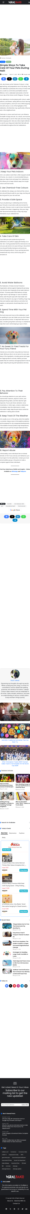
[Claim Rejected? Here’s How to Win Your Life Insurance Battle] (7, 963)
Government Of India (7, 1160)
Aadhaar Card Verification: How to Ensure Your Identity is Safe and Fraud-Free (21, 972)
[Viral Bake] (15, 2)
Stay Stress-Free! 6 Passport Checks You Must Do (21, 935)
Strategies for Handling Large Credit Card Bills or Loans (20, 954)
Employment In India (13, 1154)
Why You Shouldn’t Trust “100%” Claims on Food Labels (23, 803)
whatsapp (15, 1166)
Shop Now (23, 870)
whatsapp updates (17, 1169)
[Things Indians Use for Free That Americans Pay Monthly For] (7, 926)
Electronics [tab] (12, 833)
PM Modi (24, 1163)
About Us (10, 1201)
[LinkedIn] (15, 78)
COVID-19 (4, 1154)
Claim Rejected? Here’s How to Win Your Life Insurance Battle (21, 963)
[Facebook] (3, 78)
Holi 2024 (9, 503)
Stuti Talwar (4, 74)
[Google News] (15, 510)
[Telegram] (26, 78)
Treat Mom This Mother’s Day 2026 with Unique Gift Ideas (15, 713)
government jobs (6, 1157)
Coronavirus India (23, 1152)
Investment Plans (15, 1163)
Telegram (23, 471)
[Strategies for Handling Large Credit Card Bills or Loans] (7, 953)
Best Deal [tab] (4, 833)
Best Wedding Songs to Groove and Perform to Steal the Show (23, 785)
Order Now (6, 850)
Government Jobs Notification (19, 1157)
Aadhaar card (5, 1152)
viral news (8, 1166)
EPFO (22, 1154)
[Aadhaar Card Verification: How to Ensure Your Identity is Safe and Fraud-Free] (7, 971)
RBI (3, 1166)
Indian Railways (5, 1163)
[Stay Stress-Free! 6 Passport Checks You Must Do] (7, 934)
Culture (8, 62)
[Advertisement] (15, 21)
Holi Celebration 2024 (19, 503)
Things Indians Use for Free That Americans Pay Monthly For (21, 926)
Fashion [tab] (21, 833)
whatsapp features (6, 1169)
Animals (8, 58)
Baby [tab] (3, 837)
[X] (9, 78)
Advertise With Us (19, 1201)
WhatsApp (15, 471)
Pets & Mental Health (10, 506)
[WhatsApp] (20, 78)
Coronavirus (13, 1152)
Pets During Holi (21, 506)
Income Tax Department (19, 1160)
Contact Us (16, 1203)
